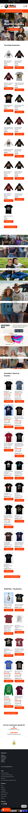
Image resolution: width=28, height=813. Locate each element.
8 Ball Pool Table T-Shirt (8, 216)
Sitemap (2, 798)
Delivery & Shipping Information (7, 776)
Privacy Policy (4, 796)
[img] (14, 728)
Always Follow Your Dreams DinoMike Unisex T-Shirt (8, 445)
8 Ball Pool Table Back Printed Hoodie (8, 62)
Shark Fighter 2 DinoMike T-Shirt (19, 394)
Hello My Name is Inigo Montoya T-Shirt (19, 700)
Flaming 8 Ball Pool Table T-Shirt (8, 106)
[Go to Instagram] (4, 804)
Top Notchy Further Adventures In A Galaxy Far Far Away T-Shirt (8, 627)
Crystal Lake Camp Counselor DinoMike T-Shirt (8, 473)
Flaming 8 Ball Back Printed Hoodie (18, 151)
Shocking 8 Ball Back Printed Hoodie (18, 62)
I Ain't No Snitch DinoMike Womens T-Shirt (8, 519)
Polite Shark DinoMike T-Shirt (8, 419)
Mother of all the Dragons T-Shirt (8, 605)
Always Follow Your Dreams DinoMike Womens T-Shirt (19, 544)
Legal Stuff (3, 791)
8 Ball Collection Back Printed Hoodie (19, 173)
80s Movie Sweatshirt (7, 699)
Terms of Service (4, 792)
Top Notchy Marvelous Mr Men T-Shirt (19, 627)
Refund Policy (4, 794)
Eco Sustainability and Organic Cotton (8, 780)
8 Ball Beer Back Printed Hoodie (19, 194)
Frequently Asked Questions (7, 774)
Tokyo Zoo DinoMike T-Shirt (19, 516)
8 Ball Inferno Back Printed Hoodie (8, 150)
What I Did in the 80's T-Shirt (8, 674)
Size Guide (3, 778)
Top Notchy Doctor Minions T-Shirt (19, 605)
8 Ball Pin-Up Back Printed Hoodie (8, 84)
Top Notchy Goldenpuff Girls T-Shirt (8, 650)
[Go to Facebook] (2, 804)
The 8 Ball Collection (11, 226)
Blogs (14, 2)
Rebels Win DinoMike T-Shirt (8, 394)
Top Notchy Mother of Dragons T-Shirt (19, 649)
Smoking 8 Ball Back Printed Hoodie (18, 129)
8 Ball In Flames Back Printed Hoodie (8, 173)
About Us (3, 787)
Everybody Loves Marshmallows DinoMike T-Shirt (19, 473)
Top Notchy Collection (11, 713)
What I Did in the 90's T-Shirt (19, 674)
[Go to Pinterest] (6, 804)
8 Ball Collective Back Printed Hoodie (8, 195)
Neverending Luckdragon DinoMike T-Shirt (8, 544)
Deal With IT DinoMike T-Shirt (8, 494)
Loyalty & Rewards (5, 772)
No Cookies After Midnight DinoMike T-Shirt (19, 420)
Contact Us (3, 789)
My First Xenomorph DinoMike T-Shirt (19, 495)
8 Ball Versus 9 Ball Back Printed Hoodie (19, 106)
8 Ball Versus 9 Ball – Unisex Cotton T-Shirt (19, 84)
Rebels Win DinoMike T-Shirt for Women (8, 566)
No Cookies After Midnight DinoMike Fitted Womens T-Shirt (19, 447)
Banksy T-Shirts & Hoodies (12, 576)
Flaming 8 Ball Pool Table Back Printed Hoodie (8, 129)
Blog (2, 785)
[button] (7, 394)
